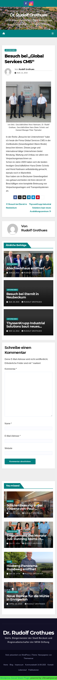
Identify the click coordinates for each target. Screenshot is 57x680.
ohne (9, 561)
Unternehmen (10, 50)
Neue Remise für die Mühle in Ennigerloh (28, 597)
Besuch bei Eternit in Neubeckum (22, 295)
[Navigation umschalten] (52, 33)
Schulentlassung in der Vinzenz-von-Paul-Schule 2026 (25, 508)
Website (8, 448)
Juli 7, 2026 (14, 543)
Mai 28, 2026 (15, 574)
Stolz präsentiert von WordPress (18, 655)
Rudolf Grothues (26, 69)
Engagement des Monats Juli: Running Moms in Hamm (26, 539)
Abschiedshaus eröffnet (25, 268)
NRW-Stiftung (12, 531)
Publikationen (33, 670)
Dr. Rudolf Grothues (28, 15)
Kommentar (11, 369)
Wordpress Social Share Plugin (15, 678)
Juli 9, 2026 (14, 513)
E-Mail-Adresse (13, 436)
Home (5, 665)
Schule (10, 501)
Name (8, 423)
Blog (11, 665)
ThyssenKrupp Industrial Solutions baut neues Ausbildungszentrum (40, 207)
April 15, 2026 (16, 604)
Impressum (19, 665)
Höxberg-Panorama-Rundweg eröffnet (22, 567)
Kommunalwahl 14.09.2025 (35, 665)
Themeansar (28, 658)
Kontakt (51, 665)
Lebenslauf (22, 670)
